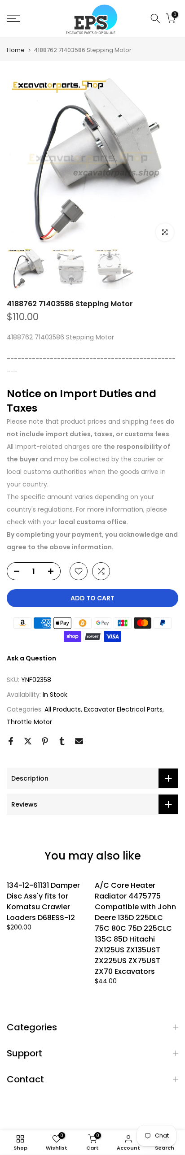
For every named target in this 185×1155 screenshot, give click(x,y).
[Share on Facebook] (11, 741)
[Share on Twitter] (28, 741)
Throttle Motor (29, 721)
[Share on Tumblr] (62, 741)
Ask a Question (31, 658)
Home (16, 50)
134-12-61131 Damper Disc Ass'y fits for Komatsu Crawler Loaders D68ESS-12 (43, 901)
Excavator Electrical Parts (123, 709)
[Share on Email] (79, 741)
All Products (62, 709)
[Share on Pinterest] (45, 741)
